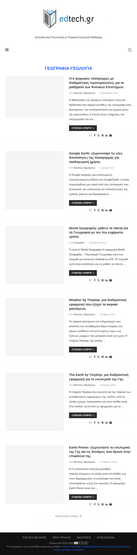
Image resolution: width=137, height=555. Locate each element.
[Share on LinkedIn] (106, 135)
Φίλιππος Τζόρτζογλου (84, 93)
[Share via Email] (110, 135)
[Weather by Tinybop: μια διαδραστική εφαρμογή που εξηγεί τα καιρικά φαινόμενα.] (34, 327)
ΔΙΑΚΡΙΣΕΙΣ (84, 537)
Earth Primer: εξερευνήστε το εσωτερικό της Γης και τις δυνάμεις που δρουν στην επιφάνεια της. (100, 452)
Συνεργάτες (79, 243)
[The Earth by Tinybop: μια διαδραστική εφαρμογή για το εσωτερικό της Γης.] (34, 402)
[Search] (130, 50)
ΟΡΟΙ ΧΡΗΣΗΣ (61, 537)
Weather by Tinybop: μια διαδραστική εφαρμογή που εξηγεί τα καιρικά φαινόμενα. (97, 304)
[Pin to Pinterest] (103, 135)
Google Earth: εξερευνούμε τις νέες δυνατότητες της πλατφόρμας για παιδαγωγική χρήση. (95, 158)
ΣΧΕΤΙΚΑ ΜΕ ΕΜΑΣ (34, 537)
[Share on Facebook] (94, 135)
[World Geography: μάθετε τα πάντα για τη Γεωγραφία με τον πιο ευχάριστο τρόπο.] (34, 255)
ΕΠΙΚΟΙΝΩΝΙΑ (106, 537)
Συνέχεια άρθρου (82, 128)
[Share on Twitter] (98, 135)
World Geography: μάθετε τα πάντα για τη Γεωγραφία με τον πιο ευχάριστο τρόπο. (98, 232)
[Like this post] (90, 135)
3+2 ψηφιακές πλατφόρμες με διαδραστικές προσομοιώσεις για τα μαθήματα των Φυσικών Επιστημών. (96, 83)
